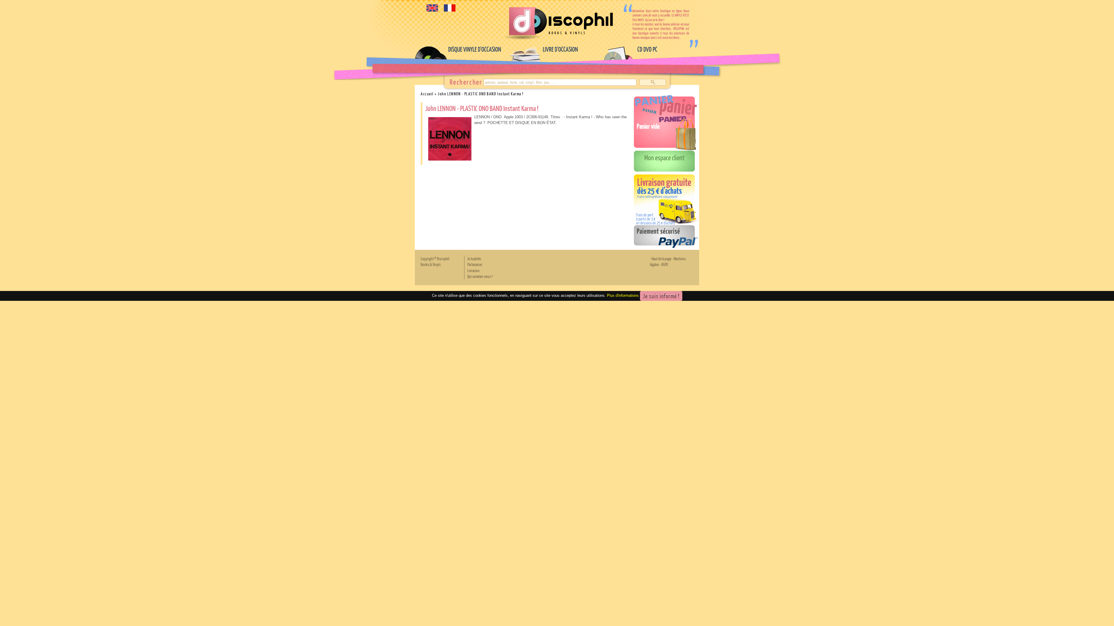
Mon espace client (664, 157)
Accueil (427, 93)
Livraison (473, 270)
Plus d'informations (623, 295)
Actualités (474, 258)
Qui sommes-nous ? (480, 276)
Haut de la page (661, 258)
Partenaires (474, 264)
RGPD (664, 264)
